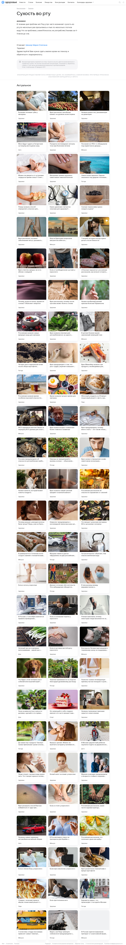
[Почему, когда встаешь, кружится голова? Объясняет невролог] (31, 295)
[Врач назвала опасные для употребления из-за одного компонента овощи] (63, 326)
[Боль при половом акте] (63, 893)
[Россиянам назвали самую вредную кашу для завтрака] (31, 326)
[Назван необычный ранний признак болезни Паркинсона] (94, 295)
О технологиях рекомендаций (94, 943)
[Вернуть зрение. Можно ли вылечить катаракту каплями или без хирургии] (63, 736)
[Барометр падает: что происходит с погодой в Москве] (94, 893)
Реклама (16, 943)
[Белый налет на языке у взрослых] (63, 767)
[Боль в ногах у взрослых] (31, 578)
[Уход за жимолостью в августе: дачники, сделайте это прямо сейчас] (31, 704)
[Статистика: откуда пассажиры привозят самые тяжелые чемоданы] (31, 925)
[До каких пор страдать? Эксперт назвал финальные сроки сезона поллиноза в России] (31, 736)
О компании (9, 943)
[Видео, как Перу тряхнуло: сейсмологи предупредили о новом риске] (63, 925)
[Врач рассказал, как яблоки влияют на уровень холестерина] (63, 105)
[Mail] (3, 2)
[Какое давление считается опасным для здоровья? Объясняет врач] (63, 200)
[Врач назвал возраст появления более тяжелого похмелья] (63, 421)
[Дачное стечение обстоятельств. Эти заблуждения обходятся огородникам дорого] (63, 578)
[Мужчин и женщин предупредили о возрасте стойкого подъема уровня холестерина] (94, 767)
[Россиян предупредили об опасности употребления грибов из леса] (31, 452)
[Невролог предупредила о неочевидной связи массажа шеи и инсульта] (63, 515)
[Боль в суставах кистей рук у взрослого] (63, 641)
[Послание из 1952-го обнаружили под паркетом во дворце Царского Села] (94, 137)
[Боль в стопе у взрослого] (63, 799)
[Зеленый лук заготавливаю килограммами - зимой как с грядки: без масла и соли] (31, 641)
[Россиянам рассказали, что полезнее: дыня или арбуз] (94, 830)
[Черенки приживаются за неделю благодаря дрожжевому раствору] (63, 673)
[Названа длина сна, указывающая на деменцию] (94, 105)
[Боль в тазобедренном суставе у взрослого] (63, 263)
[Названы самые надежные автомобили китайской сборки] (31, 830)
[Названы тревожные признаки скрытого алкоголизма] (94, 704)
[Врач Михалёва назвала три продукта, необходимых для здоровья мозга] (94, 358)
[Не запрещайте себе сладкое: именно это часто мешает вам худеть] (63, 704)
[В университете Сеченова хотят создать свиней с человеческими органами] (31, 547)
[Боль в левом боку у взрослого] (31, 862)
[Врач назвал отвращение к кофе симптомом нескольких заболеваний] (94, 452)
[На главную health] (10, 2)
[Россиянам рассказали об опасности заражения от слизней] (94, 484)
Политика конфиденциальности (113, 943)
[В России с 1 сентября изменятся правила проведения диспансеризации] (31, 610)
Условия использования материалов (62, 943)
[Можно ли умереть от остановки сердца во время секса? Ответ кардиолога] (31, 168)
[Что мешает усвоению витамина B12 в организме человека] (94, 515)
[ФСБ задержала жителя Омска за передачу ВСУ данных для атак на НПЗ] (31, 421)
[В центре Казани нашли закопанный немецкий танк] (94, 326)
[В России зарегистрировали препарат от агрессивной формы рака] (94, 925)
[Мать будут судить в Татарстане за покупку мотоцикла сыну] (31, 137)
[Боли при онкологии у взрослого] (63, 862)
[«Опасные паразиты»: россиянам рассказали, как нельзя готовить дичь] (94, 263)
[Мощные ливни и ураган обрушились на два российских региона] (63, 547)
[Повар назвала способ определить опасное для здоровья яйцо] (31, 200)
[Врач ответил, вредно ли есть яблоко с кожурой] (31, 263)
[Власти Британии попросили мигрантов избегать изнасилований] (63, 232)
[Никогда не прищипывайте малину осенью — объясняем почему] (63, 452)
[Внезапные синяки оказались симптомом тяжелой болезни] (63, 168)
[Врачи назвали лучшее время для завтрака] (63, 389)
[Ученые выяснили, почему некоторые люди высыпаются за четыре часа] (94, 610)
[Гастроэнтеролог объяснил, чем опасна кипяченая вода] (94, 547)
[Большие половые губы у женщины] (31, 105)
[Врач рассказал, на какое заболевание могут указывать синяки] (31, 232)
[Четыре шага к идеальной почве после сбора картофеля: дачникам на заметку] (31, 358)
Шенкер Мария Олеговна (36, 45)
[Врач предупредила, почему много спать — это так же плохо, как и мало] (94, 421)
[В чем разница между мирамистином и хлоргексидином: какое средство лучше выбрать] (94, 578)
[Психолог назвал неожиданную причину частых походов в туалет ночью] (94, 673)
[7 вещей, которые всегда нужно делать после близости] (94, 232)
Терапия (30, 8)
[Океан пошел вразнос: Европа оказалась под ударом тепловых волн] (94, 168)
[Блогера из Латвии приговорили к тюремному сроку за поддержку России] (94, 641)
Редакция (48, 943)
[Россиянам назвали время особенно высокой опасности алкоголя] (31, 389)
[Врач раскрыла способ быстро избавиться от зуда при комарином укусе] (31, 799)
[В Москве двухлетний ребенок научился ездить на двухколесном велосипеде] (94, 736)
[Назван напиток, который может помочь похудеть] (31, 484)
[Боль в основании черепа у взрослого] (63, 610)
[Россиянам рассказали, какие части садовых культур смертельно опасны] (94, 799)
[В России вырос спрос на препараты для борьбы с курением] (63, 830)
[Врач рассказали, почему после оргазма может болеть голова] (63, 295)
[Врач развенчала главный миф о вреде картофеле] (94, 862)
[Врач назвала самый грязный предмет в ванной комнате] (63, 484)
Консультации (21, 8)
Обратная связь (79, 943)
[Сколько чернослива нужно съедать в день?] (94, 200)
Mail (3, 943)
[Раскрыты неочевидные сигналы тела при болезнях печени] (63, 137)
